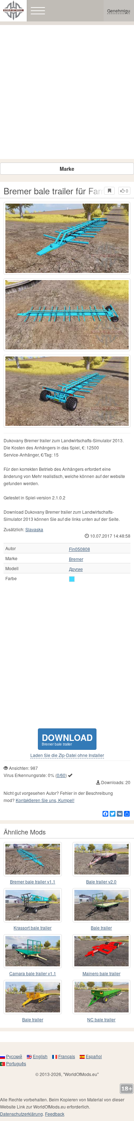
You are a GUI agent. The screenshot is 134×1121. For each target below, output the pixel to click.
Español (94, 1056)
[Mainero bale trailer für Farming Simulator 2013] (102, 951)
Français (66, 1056)
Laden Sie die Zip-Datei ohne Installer (67, 755)
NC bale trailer (101, 1019)
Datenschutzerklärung (21, 1114)
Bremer (76, 559)
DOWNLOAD (67, 739)
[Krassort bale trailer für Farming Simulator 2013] (33, 905)
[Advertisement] (67, 92)
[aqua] (72, 579)
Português (16, 1063)
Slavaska (34, 529)
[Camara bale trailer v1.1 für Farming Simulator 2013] (33, 951)
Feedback (54, 1114)
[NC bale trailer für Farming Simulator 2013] (102, 997)
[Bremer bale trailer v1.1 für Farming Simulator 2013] (33, 859)
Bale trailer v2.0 (101, 881)
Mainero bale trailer (101, 973)
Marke (67, 168)
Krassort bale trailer (32, 928)
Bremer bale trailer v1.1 (32, 881)
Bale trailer (101, 928)
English (40, 1056)
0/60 (61, 775)
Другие (76, 569)
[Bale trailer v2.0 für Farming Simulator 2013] (102, 859)
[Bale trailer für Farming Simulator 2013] (102, 905)
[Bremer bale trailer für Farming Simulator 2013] (67, 238)
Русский (14, 1056)
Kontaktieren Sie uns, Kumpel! (45, 800)
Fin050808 (79, 549)
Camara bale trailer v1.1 (32, 973)
